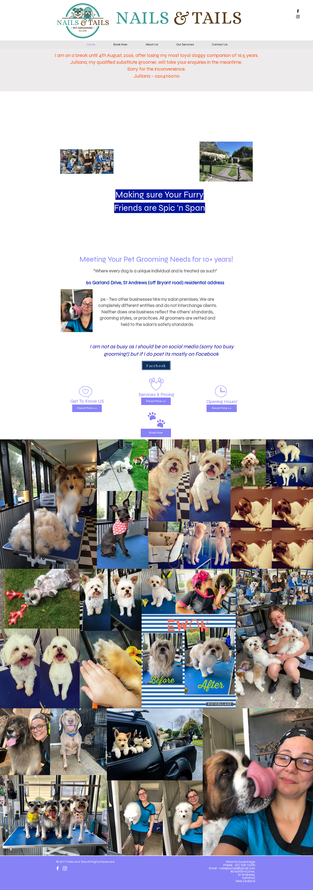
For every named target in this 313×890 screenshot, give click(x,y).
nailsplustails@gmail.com (237, 868)
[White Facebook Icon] (57, 868)
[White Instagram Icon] (65, 868)
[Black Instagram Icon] (298, 16)
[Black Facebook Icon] (298, 11)
